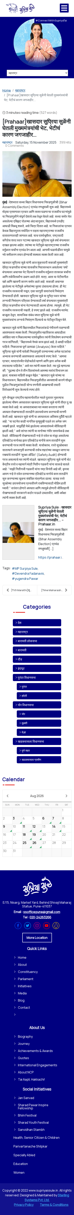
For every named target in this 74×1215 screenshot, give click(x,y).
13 (43, 826)
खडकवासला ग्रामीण (31, 759)
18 (24, 834)
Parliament (25, 978)
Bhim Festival (27, 1115)
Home (22, 957)
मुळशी (24, 723)
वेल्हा (24, 732)
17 (14, 834)
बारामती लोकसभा (27, 641)
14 (53, 826)
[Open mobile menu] (64, 8)
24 (15, 843)
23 (5, 843)
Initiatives (25, 986)
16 (4, 834)
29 (64, 843)
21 (53, 834)
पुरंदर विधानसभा (27, 677)
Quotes (23, 1058)
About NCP (26, 1072)
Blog (21, 1000)
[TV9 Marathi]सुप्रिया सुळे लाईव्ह (24, 590)
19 (34, 834)
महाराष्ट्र (7, 142)
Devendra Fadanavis (29, 573)
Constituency (28, 971)
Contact (24, 1007)
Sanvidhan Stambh (31, 1129)
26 (34, 843)
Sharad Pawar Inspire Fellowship (33, 1106)
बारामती (22, 650)
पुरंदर (24, 686)
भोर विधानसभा (26, 705)
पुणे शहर (26, 750)
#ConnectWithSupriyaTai (51, 20)
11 (24, 826)
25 (24, 843)
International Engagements (37, 1065)
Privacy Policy (24, 1204)
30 (5, 851)
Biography (25, 1036)
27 (44, 843)
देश (19, 623)
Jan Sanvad (26, 1097)
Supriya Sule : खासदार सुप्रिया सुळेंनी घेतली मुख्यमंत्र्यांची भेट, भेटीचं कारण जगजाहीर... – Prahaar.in (54, 515)
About (22, 964)
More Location (37, 937)
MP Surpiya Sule (26, 568)
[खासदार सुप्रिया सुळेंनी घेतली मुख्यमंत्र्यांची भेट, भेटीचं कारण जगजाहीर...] (37, 174)
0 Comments (14, 145)
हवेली (24, 696)
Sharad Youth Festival (33, 1122)
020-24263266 (40, 917)
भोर (23, 714)
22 (64, 834)
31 (14, 851)
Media (22, 993)
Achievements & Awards (35, 1050)
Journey (24, 1043)
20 (44, 834)
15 (63, 826)
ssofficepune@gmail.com (41, 912)
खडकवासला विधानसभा (31, 741)
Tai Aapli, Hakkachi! (31, 1079)
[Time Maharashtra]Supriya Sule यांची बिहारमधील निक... (56, 590)
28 (54, 843)
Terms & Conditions (54, 1204)
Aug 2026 (37, 796)
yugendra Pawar (26, 578)
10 (14, 826)
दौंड (20, 659)
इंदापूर (21, 668)
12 (34, 826)
